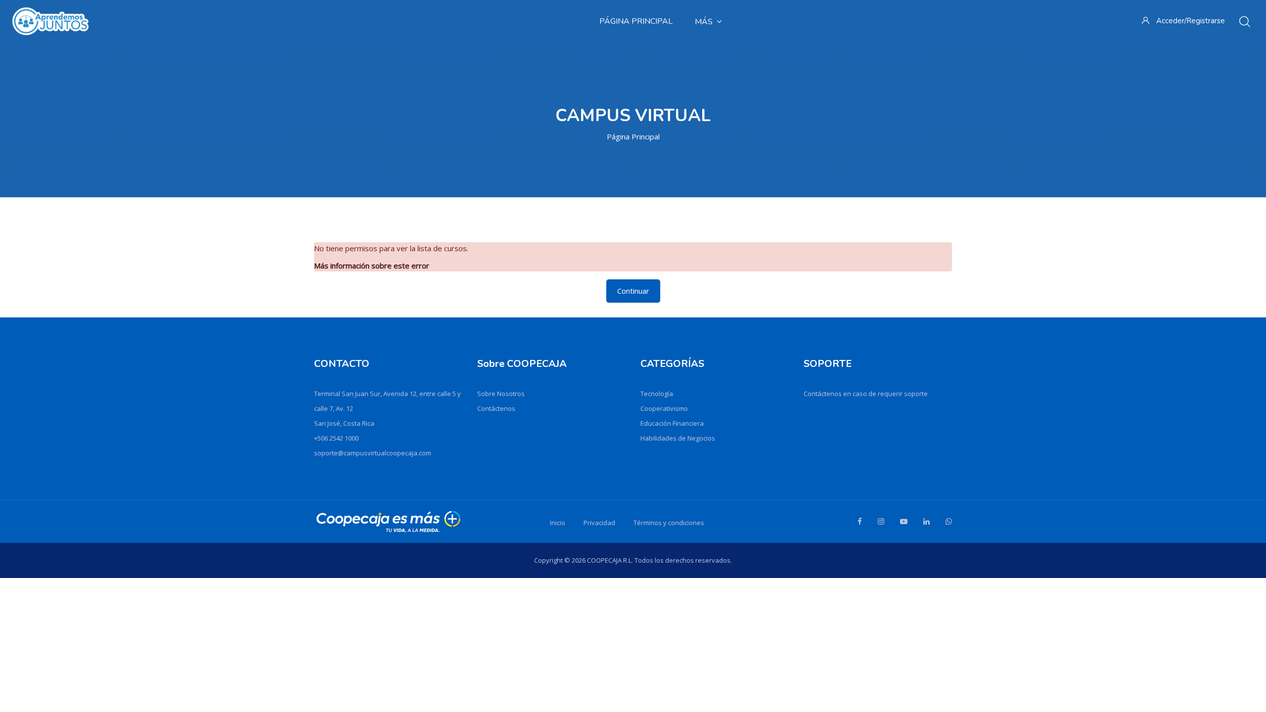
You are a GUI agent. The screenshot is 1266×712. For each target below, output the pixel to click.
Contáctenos (496, 408)
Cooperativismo (664, 408)
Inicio (557, 522)
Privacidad (599, 522)
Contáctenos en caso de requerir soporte (866, 393)
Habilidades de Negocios (677, 438)
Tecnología (656, 393)
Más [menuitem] (704, 21)
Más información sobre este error (371, 265)
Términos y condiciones (668, 522)
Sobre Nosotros (501, 393)
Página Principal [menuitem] (636, 21)
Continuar (633, 291)
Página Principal (633, 136)
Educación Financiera (672, 423)
